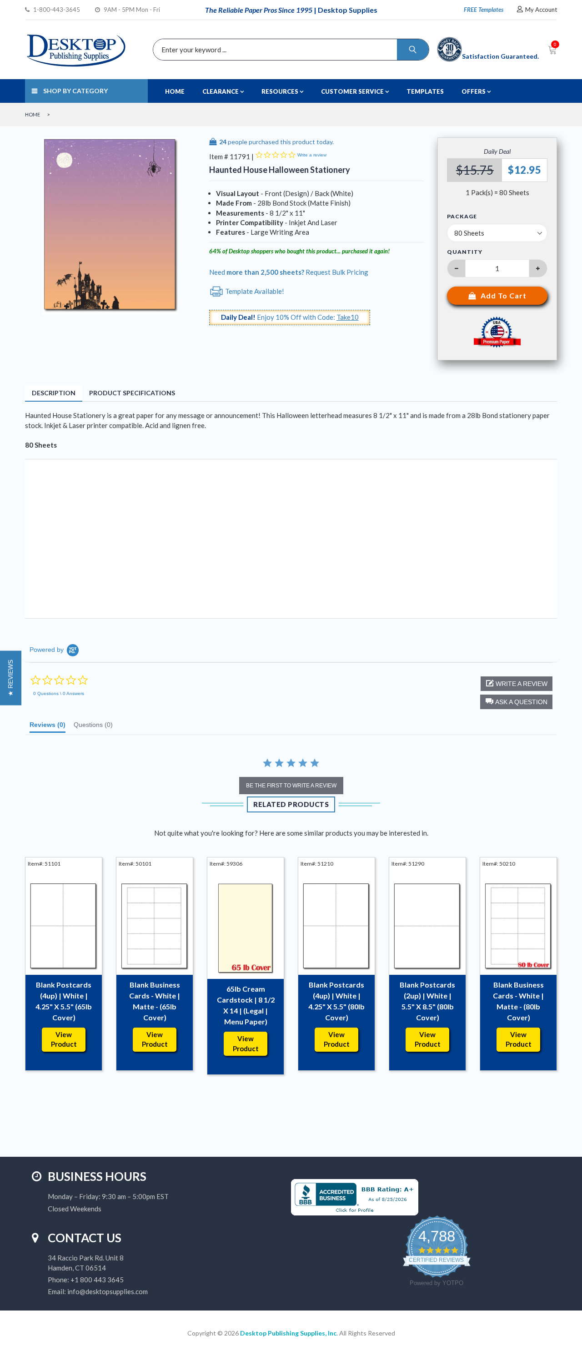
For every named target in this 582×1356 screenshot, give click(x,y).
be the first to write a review (291, 785)
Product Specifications (132, 393)
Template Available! (254, 291)
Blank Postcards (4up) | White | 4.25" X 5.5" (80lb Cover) (336, 1001)
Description (53, 393)
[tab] (47, 727)
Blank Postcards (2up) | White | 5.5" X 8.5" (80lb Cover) (427, 1001)
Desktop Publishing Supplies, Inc (288, 1333)
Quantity (464, 251)
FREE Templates (483, 9)
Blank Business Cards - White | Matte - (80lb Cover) (518, 1001)
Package (462, 216)
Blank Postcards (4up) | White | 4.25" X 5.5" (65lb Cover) (63, 1001)
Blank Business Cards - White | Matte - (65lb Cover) (154, 1001)
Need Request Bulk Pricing (288, 272)
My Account (541, 9)
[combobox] (288, 49)
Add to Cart (504, 295)
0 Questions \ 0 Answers (58, 693)
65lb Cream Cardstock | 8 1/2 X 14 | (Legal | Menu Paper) (246, 1005)
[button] (516, 702)
